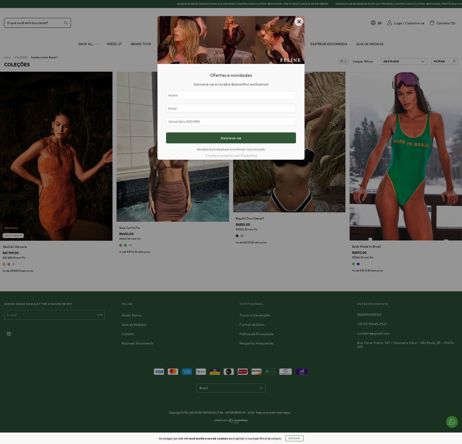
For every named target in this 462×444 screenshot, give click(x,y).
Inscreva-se (231, 138)
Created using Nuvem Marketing (231, 155)
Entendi (294, 438)
